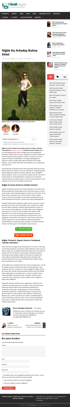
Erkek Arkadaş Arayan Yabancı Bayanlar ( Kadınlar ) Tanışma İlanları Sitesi (57, 115)
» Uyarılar (4, 17)
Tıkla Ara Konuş (24, 229)
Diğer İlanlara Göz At (23, 235)
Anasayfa (6, 13)
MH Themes (32, 405)
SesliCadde (39, 398)
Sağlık (34, 13)
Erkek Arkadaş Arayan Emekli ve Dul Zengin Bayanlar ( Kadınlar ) (55, 141)
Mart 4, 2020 (7, 58)
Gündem (14, 13)
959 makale (37, 308)
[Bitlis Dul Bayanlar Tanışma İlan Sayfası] (49, 47)
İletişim (14, 17)
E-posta (4, 364)
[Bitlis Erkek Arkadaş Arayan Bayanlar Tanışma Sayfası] (48, 26)
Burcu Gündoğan (18, 58)
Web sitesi (5, 370)
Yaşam (21, 13)
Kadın (28, 13)
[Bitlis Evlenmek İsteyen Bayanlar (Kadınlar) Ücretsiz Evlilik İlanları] (49, 36)
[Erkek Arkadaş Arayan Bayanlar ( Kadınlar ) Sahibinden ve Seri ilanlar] (50, 66)
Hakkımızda (17, 396)
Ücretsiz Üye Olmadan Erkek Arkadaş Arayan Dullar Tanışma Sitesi (56, 122)
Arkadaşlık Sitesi (40, 396)
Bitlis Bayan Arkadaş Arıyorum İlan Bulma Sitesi (59, 54)
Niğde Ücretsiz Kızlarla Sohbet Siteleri (14, 142)
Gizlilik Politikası (7, 396)
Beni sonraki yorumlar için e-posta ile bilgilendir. (18, 380)
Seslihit (56, 398)
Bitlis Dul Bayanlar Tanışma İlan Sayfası (58, 43)
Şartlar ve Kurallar (27, 396)
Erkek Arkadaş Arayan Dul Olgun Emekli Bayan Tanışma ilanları (57, 134)
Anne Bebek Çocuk (44, 13)
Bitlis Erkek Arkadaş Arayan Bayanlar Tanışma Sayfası (59, 23)
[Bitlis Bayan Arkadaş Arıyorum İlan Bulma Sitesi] (49, 56)
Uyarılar (15, 398)
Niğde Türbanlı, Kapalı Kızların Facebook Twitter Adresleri (19, 144)
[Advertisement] (23, 35)
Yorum (4, 345)
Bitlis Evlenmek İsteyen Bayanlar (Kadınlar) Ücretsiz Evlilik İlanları (60, 34)
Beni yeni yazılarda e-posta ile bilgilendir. (16, 383)
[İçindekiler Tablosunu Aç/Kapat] (32, 139)
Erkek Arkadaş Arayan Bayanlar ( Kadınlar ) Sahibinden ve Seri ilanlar (60, 65)
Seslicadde (40, 400)
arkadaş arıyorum (17, 150)
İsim (3, 359)
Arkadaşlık (56, 13)
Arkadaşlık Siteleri (48, 398)
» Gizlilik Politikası (26, 17)
